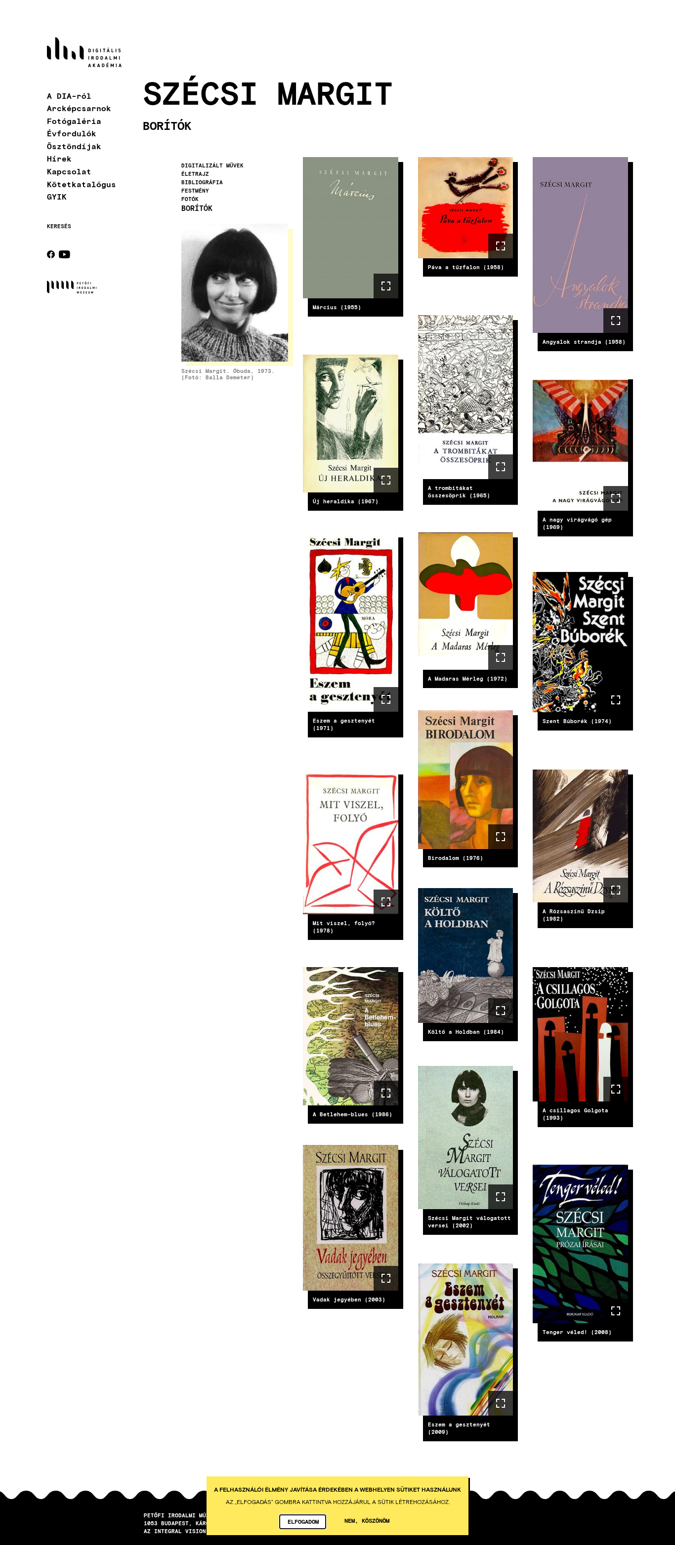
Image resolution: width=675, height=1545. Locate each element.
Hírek (59, 158)
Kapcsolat (69, 171)
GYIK (57, 196)
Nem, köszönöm (366, 1520)
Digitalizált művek (212, 166)
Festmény (195, 191)
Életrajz (195, 174)
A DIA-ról (69, 95)
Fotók (190, 199)
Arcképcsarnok (79, 108)
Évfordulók (71, 133)
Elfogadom (303, 1521)
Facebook (51, 254)
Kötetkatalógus (81, 184)
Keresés (59, 226)
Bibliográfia (202, 182)
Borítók (196, 208)
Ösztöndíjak (74, 146)
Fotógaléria (74, 120)
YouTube (64, 254)
